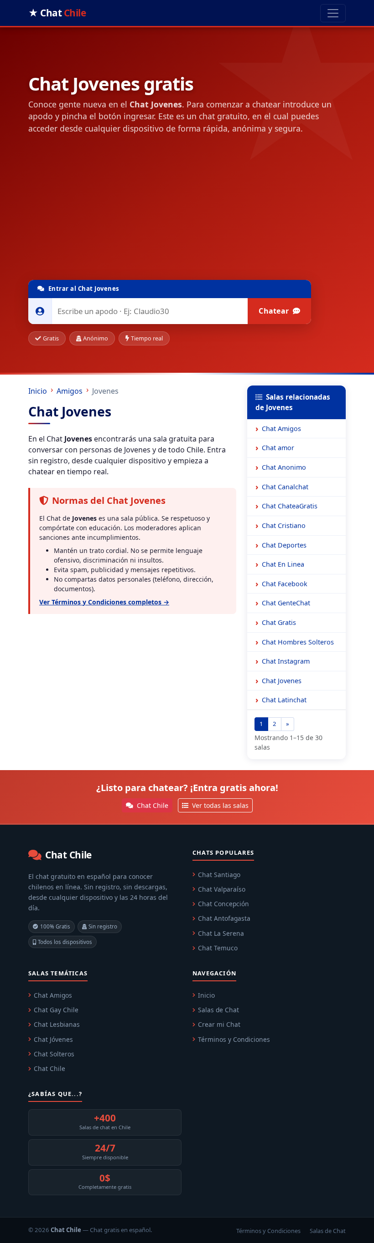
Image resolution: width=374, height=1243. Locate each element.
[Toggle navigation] (333, 13)
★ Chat (57, 12)
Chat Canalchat (285, 486)
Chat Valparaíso (221, 889)
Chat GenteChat (286, 603)
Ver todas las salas (219, 805)
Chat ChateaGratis (289, 506)
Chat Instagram (286, 661)
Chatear (275, 311)
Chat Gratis (279, 622)
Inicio (37, 391)
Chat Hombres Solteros (298, 642)
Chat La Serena (221, 933)
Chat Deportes (284, 545)
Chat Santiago (219, 874)
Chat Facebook (284, 583)
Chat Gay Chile (56, 1009)
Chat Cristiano (284, 525)
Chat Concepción (223, 903)
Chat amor (278, 447)
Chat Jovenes (281, 680)
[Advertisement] (187, 209)
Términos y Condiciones (234, 1039)
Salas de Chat (218, 1009)
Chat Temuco (218, 948)
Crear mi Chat (219, 1024)
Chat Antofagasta (224, 918)
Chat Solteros (54, 1054)
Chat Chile (151, 805)
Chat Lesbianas (57, 1024)
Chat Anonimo (284, 467)
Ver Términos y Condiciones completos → (104, 602)
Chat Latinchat (284, 699)
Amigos (70, 391)
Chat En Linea (283, 564)
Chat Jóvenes (53, 1039)
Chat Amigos (281, 428)
